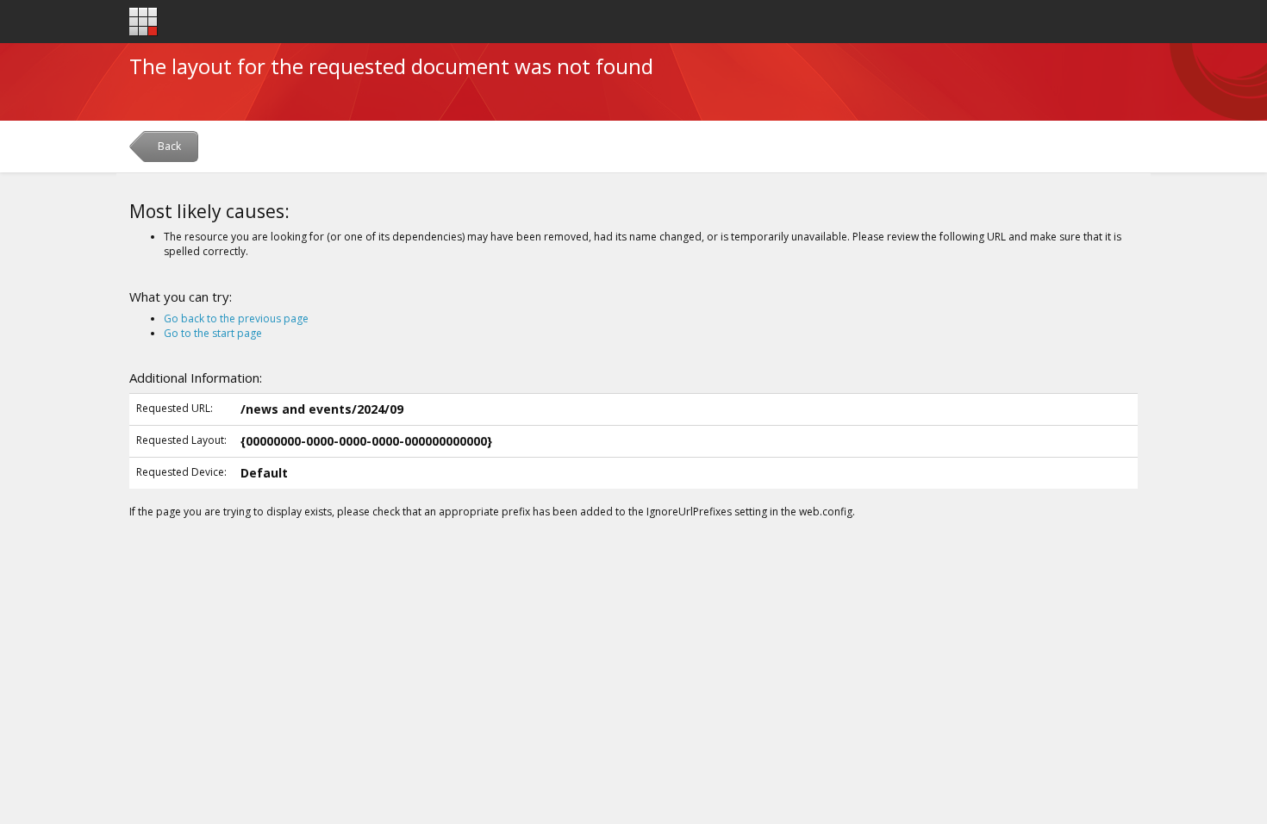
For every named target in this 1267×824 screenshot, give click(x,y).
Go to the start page (213, 333)
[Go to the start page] (143, 22)
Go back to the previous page (236, 318)
